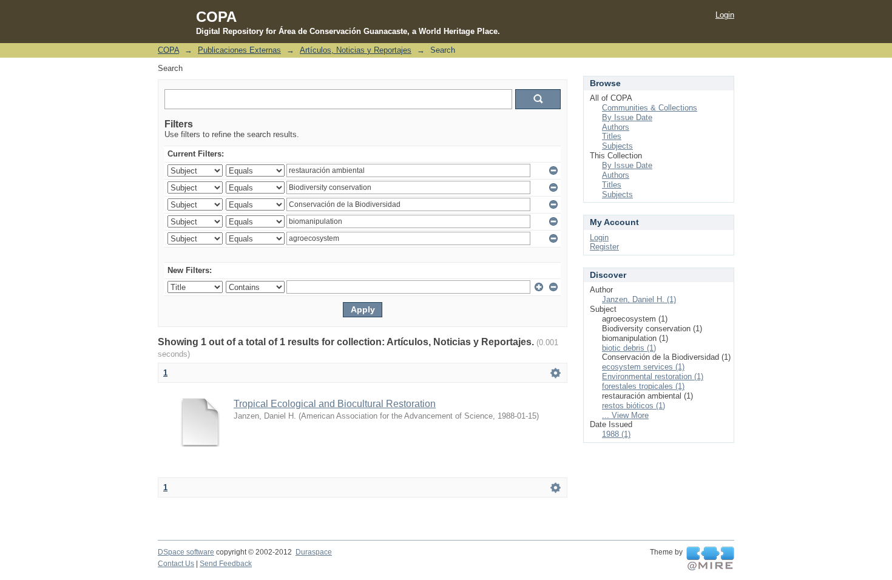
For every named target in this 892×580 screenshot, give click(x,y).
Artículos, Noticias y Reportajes (355, 50)
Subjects (617, 145)
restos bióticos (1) (633, 405)
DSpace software (186, 552)
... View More (625, 415)
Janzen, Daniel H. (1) (639, 299)
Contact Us (176, 563)
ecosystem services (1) (643, 366)
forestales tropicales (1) (643, 386)
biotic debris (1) (629, 347)
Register (604, 246)
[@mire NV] (710, 559)
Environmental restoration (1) (652, 376)
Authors (615, 127)
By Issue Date (627, 117)
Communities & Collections (649, 107)
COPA (168, 50)
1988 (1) (616, 434)
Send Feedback (226, 563)
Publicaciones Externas (239, 50)
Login (724, 14)
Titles (611, 136)
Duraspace (314, 552)
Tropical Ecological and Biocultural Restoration (335, 404)
